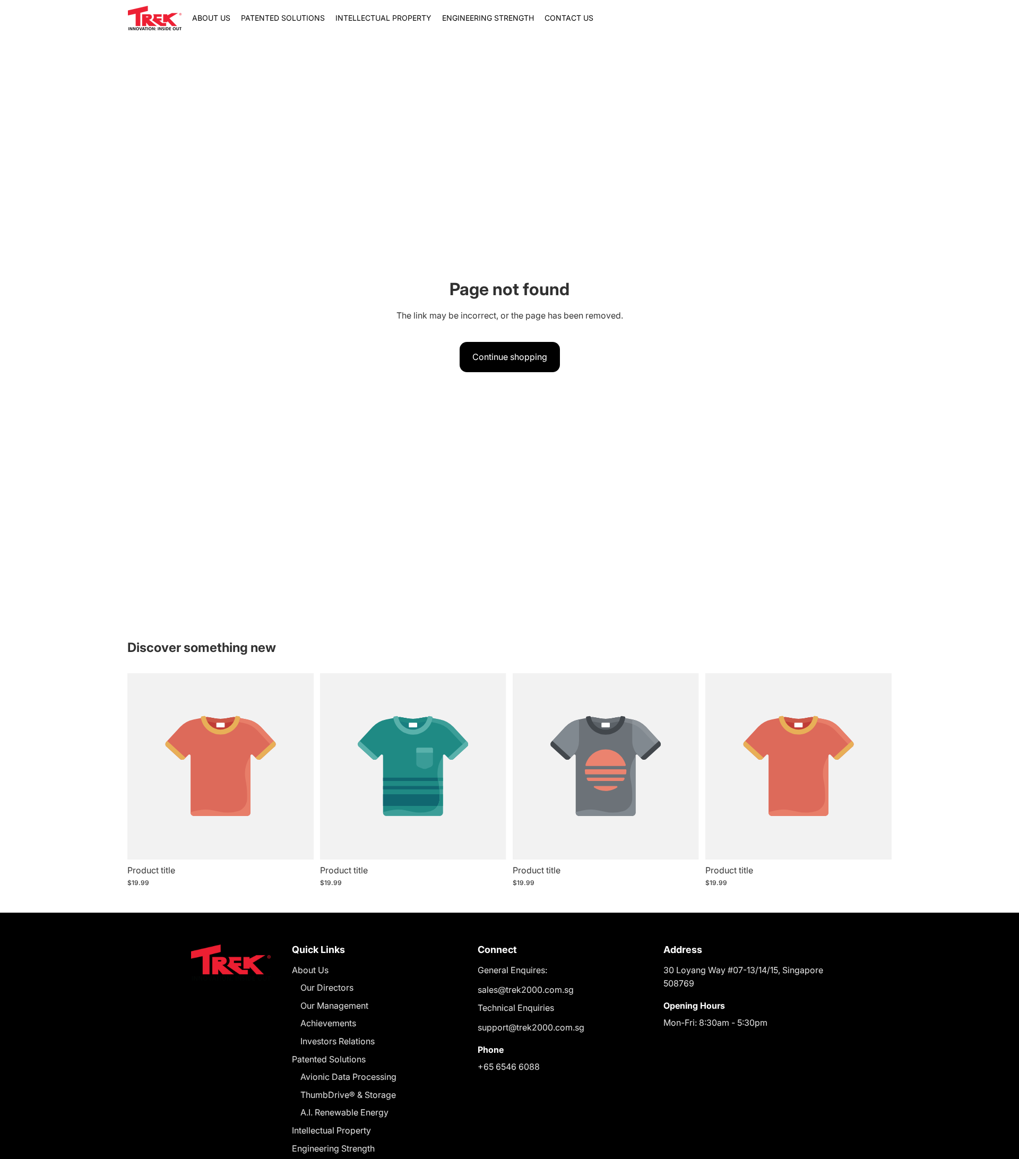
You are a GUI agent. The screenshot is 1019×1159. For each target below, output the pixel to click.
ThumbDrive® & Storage (348, 1094)
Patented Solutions (329, 1059)
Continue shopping (509, 356)
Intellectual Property (331, 1130)
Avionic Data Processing (348, 1076)
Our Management (334, 1005)
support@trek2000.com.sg (531, 1027)
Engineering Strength (333, 1148)
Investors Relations (337, 1041)
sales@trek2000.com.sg (526, 989)
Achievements (328, 1023)
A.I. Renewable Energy (344, 1112)
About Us (310, 970)
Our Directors (326, 987)
